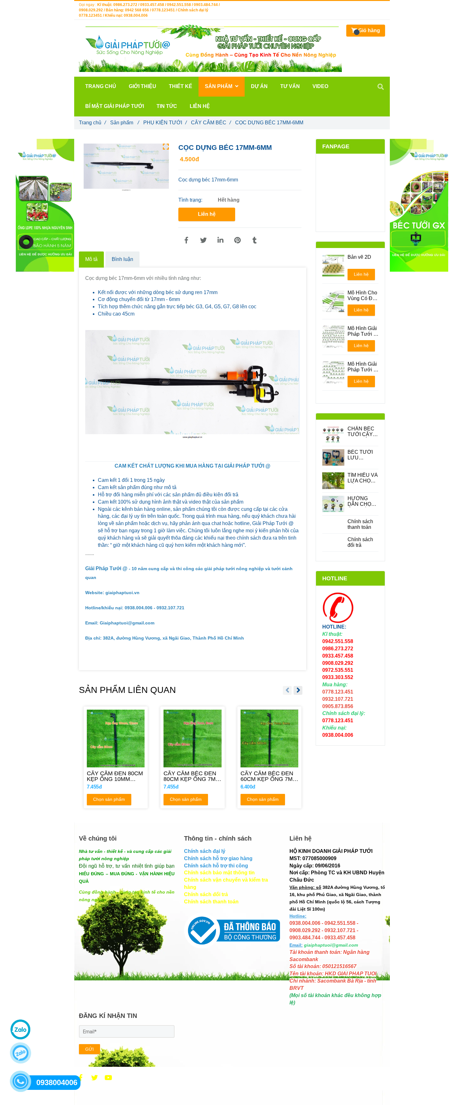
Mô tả (91, 259)
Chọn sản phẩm (109, 799)
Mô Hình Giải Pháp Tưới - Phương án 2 (363, 367)
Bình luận (122, 259)
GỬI (89, 1049)
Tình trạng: (191, 200)
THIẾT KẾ (180, 86)
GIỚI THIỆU (142, 86)
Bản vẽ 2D (359, 257)
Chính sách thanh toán (360, 524)
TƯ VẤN (290, 86)
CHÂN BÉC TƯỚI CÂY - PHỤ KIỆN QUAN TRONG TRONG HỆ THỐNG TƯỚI (362, 431)
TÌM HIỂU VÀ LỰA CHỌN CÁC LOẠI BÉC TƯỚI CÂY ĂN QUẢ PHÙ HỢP (363, 478)
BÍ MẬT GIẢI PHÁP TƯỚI (114, 106)
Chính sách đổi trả (360, 542)
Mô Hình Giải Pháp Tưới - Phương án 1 (363, 331)
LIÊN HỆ (200, 106)
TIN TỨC (167, 106)
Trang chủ (92, 122)
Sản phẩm (124, 122)
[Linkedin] (220, 240)
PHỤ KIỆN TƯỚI (165, 122)
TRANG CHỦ (100, 86)
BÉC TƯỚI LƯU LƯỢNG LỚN (360, 455)
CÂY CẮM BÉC (211, 122)
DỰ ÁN (259, 86)
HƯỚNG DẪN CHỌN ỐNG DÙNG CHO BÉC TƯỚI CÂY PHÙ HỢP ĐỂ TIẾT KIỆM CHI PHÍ (361, 501)
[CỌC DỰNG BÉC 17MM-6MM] (186, 240)
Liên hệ (207, 214)
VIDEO (320, 86)
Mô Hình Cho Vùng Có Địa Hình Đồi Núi (362, 295)
